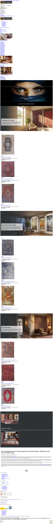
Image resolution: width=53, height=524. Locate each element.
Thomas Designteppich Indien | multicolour (6, 257)
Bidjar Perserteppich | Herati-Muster (5, 205)
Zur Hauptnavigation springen (15, 0)
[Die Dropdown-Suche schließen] (10, 5)
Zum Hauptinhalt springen (3, 0)
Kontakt (3, 479)
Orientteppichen (48, 459)
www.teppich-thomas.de (5, 487)
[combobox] (3, 5)
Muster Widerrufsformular (5, 476)
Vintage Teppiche (4, 513)
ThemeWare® (17, 517)
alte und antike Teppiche (15, 457)
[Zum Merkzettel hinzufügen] (2, 156)
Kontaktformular (6, 500)
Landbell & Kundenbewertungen (6, 478)
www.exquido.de (4, 488)
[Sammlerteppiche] (6, 74)
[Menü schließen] (0, 28)
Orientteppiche (3, 511)
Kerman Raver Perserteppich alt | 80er (5, 405)
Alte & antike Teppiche (6, 327)
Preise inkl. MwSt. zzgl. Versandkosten (5, 207)
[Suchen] (8, 5)
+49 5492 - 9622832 (11, 499)
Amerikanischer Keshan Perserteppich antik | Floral (7, 383)
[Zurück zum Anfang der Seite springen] (1, 522)
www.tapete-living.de (4, 486)
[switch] (2, 518)
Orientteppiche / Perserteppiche (8, 120)
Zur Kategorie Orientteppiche (4, 40)
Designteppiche (4, 512)
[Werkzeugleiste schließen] (1, 520)
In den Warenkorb (3, 260)
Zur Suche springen (9, 0)
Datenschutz (3, 477)
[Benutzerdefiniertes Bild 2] (6, 509)
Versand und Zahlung (4, 474)
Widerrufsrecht (3, 475)
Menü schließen (3, 79)
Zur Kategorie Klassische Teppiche (4, 27)
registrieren (3, 15)
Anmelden (1, 14)
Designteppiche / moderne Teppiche (9, 224)
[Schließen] (0, 523)
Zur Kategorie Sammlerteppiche (4, 63)
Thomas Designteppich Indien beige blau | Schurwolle (7, 281)
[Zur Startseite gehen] (6, 3)
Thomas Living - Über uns (5, 482)
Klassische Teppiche (4, 510)
